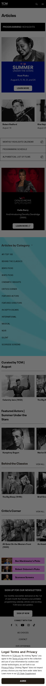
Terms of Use (18, 659)
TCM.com (16, 656)
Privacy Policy (7, 668)
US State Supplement (26, 674)
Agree (23, 681)
